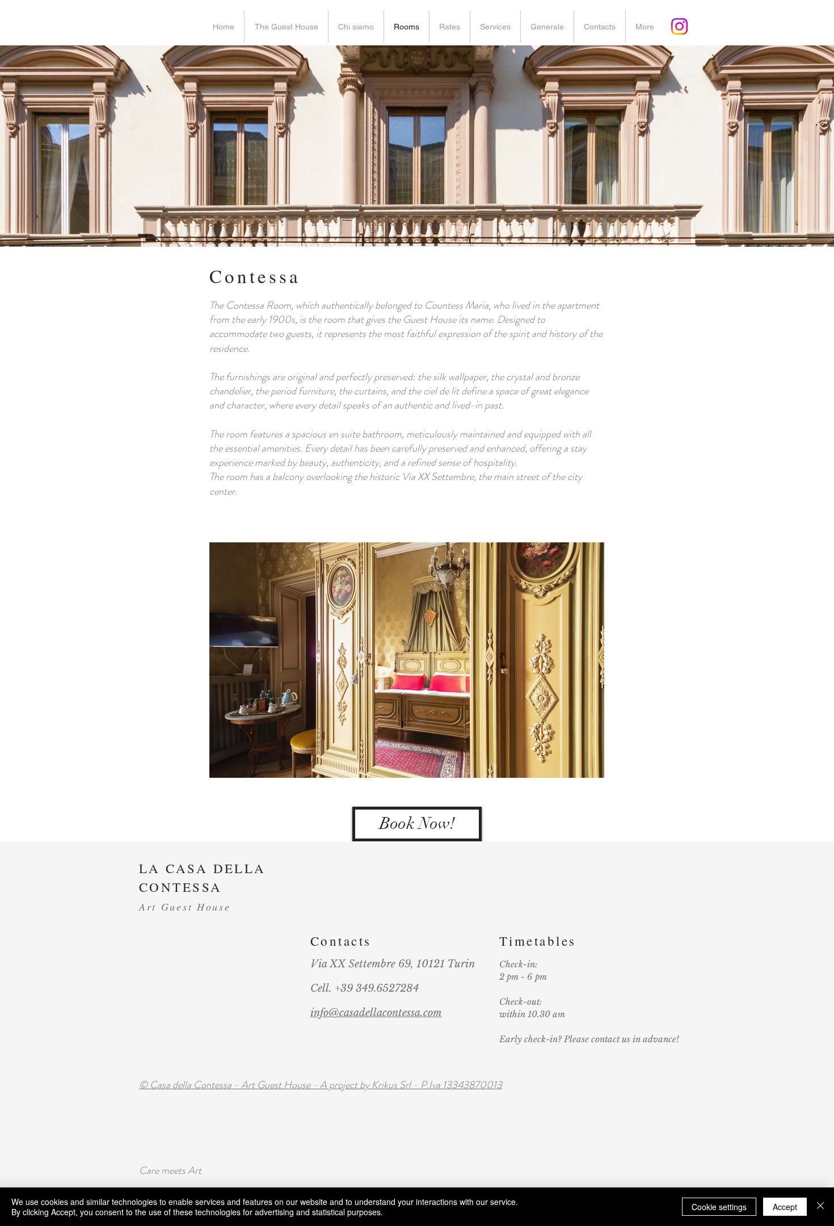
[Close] (820, 1206)
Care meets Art (170, 1170)
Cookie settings (719, 1206)
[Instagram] (679, 26)
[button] (406, 660)
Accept (785, 1206)
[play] (580, 768)
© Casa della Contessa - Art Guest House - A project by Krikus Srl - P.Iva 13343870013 (320, 1084)
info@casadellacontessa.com (376, 1012)
